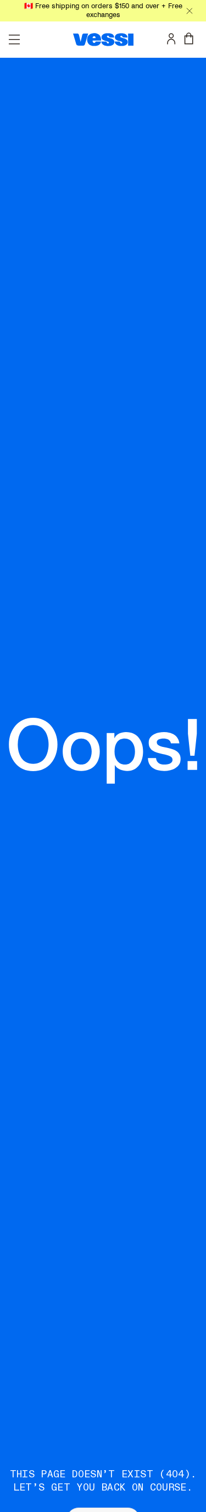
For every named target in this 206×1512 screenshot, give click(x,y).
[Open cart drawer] (191, 38)
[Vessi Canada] (103, 39)
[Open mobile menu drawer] (14, 40)
